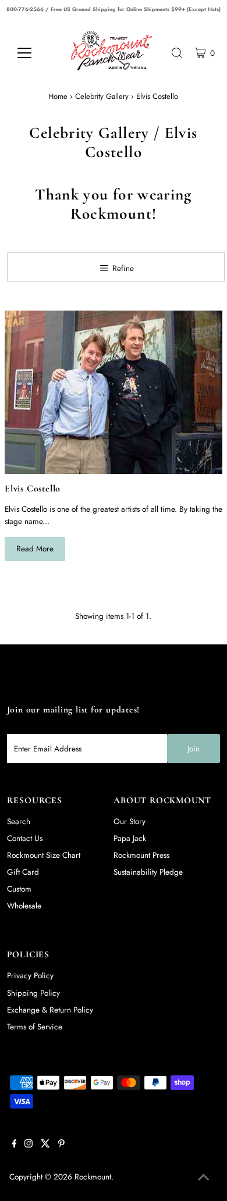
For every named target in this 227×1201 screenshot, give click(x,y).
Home (58, 96)
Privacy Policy (30, 975)
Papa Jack (130, 838)
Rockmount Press (141, 855)
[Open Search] (177, 53)
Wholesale (24, 905)
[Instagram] (29, 1145)
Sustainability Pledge (148, 872)
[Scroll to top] (203, 1177)
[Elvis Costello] (113, 392)
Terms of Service (34, 1026)
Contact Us (24, 838)
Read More (35, 548)
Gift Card (23, 872)
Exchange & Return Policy (50, 1009)
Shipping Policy (33, 993)
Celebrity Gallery (102, 96)
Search (18, 821)
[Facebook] (14, 1145)
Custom (19, 888)
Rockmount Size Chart (43, 855)
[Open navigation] (33, 52)
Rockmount (93, 1176)
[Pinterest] (61, 1145)
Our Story (130, 821)
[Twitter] (45, 1145)
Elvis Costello (33, 488)
